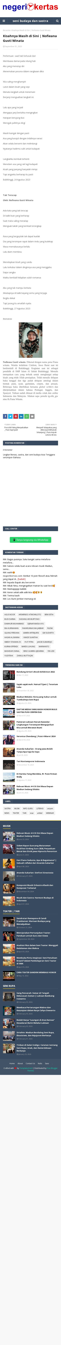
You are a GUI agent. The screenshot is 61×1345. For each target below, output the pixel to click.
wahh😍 (11, 572)
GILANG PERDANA (11, 633)
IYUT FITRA (29, 642)
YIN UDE (51, 651)
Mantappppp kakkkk (16, 589)
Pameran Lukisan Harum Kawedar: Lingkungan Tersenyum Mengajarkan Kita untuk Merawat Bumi (35, 725)
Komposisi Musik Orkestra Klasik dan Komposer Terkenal (35, 886)
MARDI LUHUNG (28, 646)
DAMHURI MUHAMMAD (14, 623)
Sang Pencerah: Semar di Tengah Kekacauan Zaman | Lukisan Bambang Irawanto (35, 996)
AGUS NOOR (9, 614)
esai (31, 813)
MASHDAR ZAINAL (12, 651)
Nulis (40, 1063)
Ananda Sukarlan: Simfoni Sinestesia (35, 872)
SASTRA (7, 808)
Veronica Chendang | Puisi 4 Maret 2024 (36, 736)
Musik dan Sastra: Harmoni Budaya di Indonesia (35, 899)
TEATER (16, 813)
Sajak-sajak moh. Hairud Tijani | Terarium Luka (37, 686)
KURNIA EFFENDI (11, 646)
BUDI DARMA (9, 619)
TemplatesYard (26, 1068)
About (20, 1063)
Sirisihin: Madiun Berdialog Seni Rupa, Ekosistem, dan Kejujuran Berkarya (35, 1034)
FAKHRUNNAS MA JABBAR (33, 628)
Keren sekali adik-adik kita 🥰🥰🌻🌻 (24, 592)
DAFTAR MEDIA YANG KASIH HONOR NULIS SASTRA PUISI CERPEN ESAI (37, 711)
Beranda (6, 30)
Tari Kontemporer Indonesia (31, 761)
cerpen (50, 808)
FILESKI (50, 628)
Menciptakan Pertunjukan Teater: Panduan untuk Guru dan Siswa (34, 934)
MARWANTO (44, 646)
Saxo (47, 1063)
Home (12, 1063)
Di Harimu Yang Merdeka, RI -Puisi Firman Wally (37, 775)
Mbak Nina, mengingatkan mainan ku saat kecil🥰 (31, 585)
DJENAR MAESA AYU (36, 623)
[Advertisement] (30, 1209)
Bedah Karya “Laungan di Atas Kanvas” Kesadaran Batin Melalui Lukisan (36, 1021)
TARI (24, 813)
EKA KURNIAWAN (11, 628)
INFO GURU (28, 808)
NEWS (6, 813)
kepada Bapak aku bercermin (21, 582)
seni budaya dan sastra (30, 21)
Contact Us (30, 1063)
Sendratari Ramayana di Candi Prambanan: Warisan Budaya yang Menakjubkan (33, 921)
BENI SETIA (49, 614)
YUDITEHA (8, 655)
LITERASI (40, 808)
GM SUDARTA (48, 633)
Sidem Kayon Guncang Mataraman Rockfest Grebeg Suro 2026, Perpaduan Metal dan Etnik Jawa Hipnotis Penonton (37, 848)
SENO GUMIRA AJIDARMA (33, 651)
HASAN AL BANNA (12, 637)
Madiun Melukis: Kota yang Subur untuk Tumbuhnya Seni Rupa (37, 698)
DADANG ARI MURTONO (29, 619)
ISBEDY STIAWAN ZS (12, 642)
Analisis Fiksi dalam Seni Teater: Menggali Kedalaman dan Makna (37, 947)
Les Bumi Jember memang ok (21, 598)
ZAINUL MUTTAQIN (25, 655)
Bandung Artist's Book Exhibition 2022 (36, 671)
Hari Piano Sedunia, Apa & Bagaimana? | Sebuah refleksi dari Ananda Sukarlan (36, 861)
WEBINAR (50, 813)
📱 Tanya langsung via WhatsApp (30, 540)
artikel (39, 813)
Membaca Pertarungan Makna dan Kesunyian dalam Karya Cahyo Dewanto (36, 1009)
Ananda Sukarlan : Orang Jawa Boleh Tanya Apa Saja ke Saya (35, 750)
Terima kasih (13, 595)
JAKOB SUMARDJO (44, 642)
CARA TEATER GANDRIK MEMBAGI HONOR (36, 972)
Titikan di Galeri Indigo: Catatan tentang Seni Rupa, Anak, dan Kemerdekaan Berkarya (37, 1048)
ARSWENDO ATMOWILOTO (30, 614)
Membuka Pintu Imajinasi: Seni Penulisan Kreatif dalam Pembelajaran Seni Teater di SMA (37, 960)
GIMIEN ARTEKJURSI (31, 633)
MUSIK (17, 808)
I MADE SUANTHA (30, 637)
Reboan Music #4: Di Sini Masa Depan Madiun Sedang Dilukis (35, 788)
